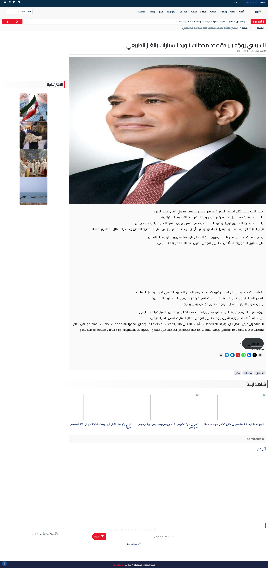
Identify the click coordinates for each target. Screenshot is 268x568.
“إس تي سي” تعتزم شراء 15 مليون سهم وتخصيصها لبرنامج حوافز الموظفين (168, 426)
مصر (238, 373)
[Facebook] (55, 544)
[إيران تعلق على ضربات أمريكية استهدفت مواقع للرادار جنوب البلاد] (33, 191)
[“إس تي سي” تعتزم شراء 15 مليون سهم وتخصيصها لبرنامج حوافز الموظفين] (174, 407)
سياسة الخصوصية (227, 538)
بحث (29, 11)
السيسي (260, 373)
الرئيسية (260, 28)
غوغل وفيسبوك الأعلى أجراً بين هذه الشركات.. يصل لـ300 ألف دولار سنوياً (100, 426)
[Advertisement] (167, 267)
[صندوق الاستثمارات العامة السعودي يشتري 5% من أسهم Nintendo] (241, 407)
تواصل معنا (205, 538)
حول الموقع (250, 538)
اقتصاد (245, 28)
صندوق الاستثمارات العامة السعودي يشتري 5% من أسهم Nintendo (234, 424)
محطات (248, 373)
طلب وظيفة (228, 544)
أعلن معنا (211, 544)
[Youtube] (33, 544)
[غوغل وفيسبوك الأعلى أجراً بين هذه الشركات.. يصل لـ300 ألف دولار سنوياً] (108, 407)
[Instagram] (40, 544)
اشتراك (97, 537)
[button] (17, 21)
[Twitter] (48, 544)
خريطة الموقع (249, 544)
